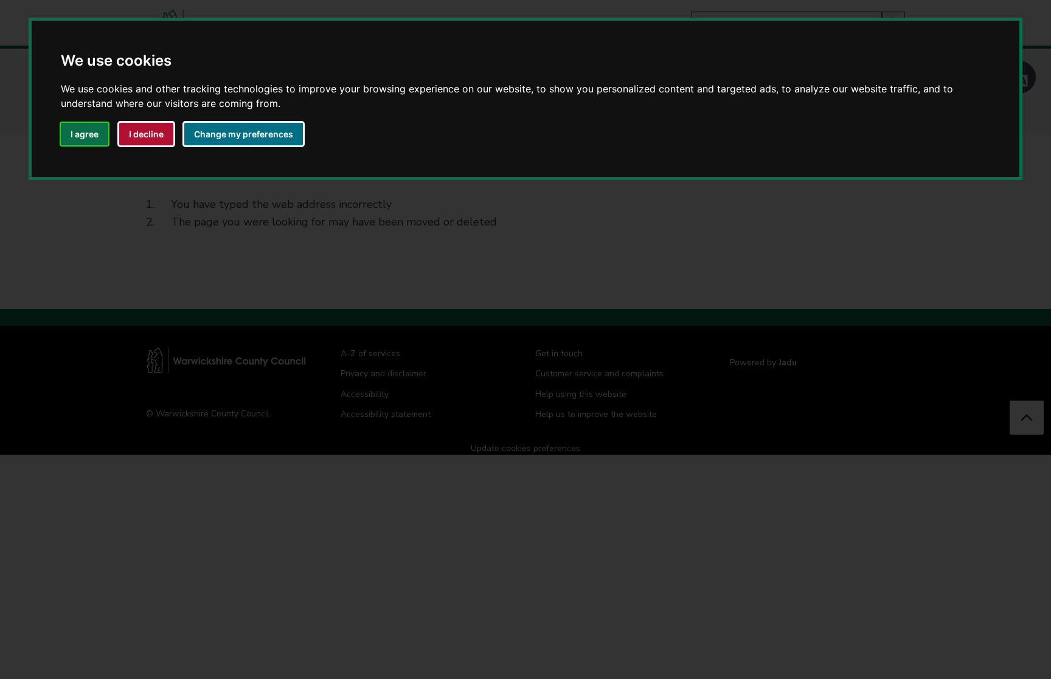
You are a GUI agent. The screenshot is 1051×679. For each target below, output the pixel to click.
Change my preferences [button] (243, 134)
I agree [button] (85, 134)
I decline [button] (146, 134)
